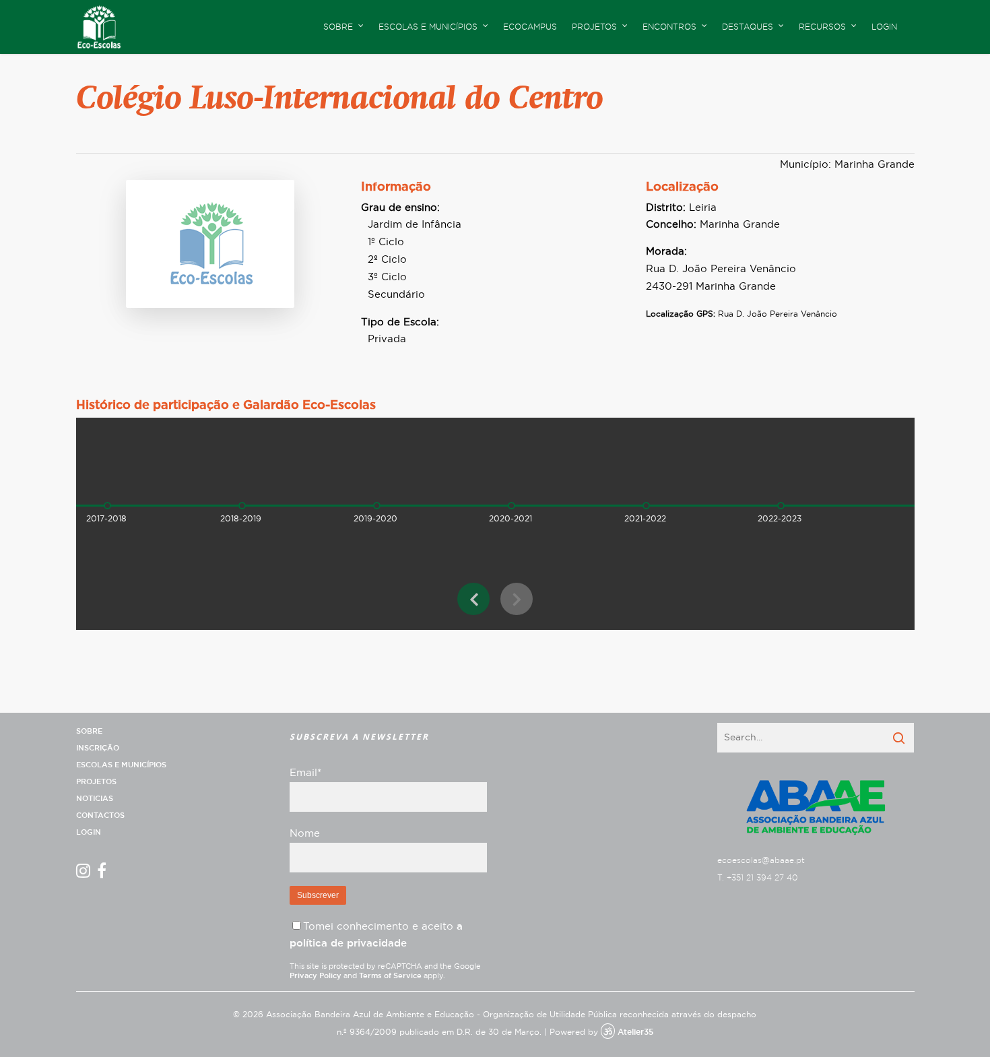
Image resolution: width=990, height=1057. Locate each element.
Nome (305, 834)
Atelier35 (635, 1032)
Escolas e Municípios (121, 765)
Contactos (100, 815)
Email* (305, 773)
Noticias (94, 798)
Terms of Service (390, 976)
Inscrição (97, 748)
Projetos (96, 782)
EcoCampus (530, 27)
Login (884, 27)
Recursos (822, 27)
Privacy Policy (315, 976)
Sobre (89, 731)
